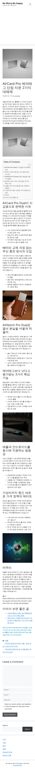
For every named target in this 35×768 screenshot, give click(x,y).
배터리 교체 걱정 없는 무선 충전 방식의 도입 (17, 173)
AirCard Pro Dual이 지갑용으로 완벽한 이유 (17, 168)
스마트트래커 (17, 635)
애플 (6, 641)
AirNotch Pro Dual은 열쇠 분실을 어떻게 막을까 (17, 178)
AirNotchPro (18, 628)
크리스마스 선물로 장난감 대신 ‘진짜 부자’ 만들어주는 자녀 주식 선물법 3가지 (19, 620)
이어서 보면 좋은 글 (11, 197)
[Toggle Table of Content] (29, 164)
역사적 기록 (7, 755)
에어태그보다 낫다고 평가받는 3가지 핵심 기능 (17, 182)
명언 (4, 746)
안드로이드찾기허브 (13, 630)
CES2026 (18, 632)
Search (5, 725)
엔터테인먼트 (7, 752)
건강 (4, 739)
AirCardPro (8, 628)
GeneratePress (17, 765)
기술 (4, 743)
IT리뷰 (26, 632)
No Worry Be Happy (13, 3)
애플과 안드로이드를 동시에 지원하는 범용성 (17, 187)
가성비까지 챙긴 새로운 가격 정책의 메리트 (17, 191)
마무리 (7, 195)
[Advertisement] (17, 26)
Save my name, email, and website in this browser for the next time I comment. (18, 706)
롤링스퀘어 (10, 632)
